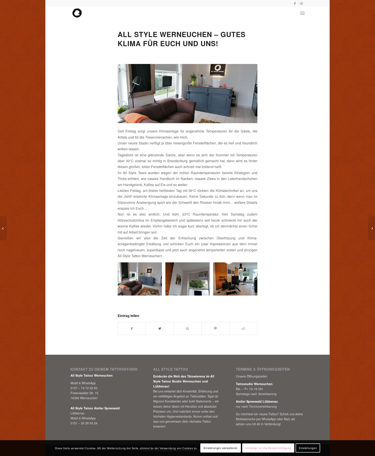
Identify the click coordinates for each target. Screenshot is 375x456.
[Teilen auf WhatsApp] (187, 328)
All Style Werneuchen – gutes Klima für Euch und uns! (181, 38)
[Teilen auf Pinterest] (215, 328)
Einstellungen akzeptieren (221, 448)
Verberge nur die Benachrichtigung (268, 448)
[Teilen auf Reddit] (243, 328)
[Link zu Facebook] (295, 3)
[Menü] (302, 13)
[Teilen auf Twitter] (159, 328)
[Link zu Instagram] (301, 3)
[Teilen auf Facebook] (132, 328)
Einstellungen (308, 448)
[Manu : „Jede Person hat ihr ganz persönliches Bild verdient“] (371, 228)
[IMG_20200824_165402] (187, 93)
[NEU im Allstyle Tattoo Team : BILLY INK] (3, 228)
